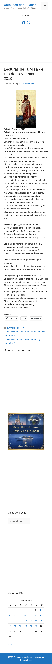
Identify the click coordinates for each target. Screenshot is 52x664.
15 (36, 621)
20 (25, 626)
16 (41, 621)
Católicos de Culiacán (20, 5)
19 (20, 626)
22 (36, 626)
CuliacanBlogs (26, 660)
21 (31, 626)
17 (10, 626)
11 (15, 621)
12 (20, 621)
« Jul (10, 644)
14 (31, 621)
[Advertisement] (26, 47)
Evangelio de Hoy (15, 328)
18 (15, 626)
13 (25, 621)
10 (10, 621)
